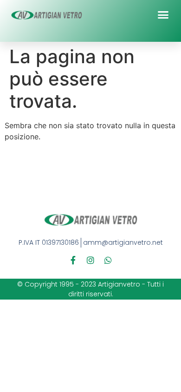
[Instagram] (90, 260)
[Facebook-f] (73, 260)
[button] (163, 15)
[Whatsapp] (108, 260)
